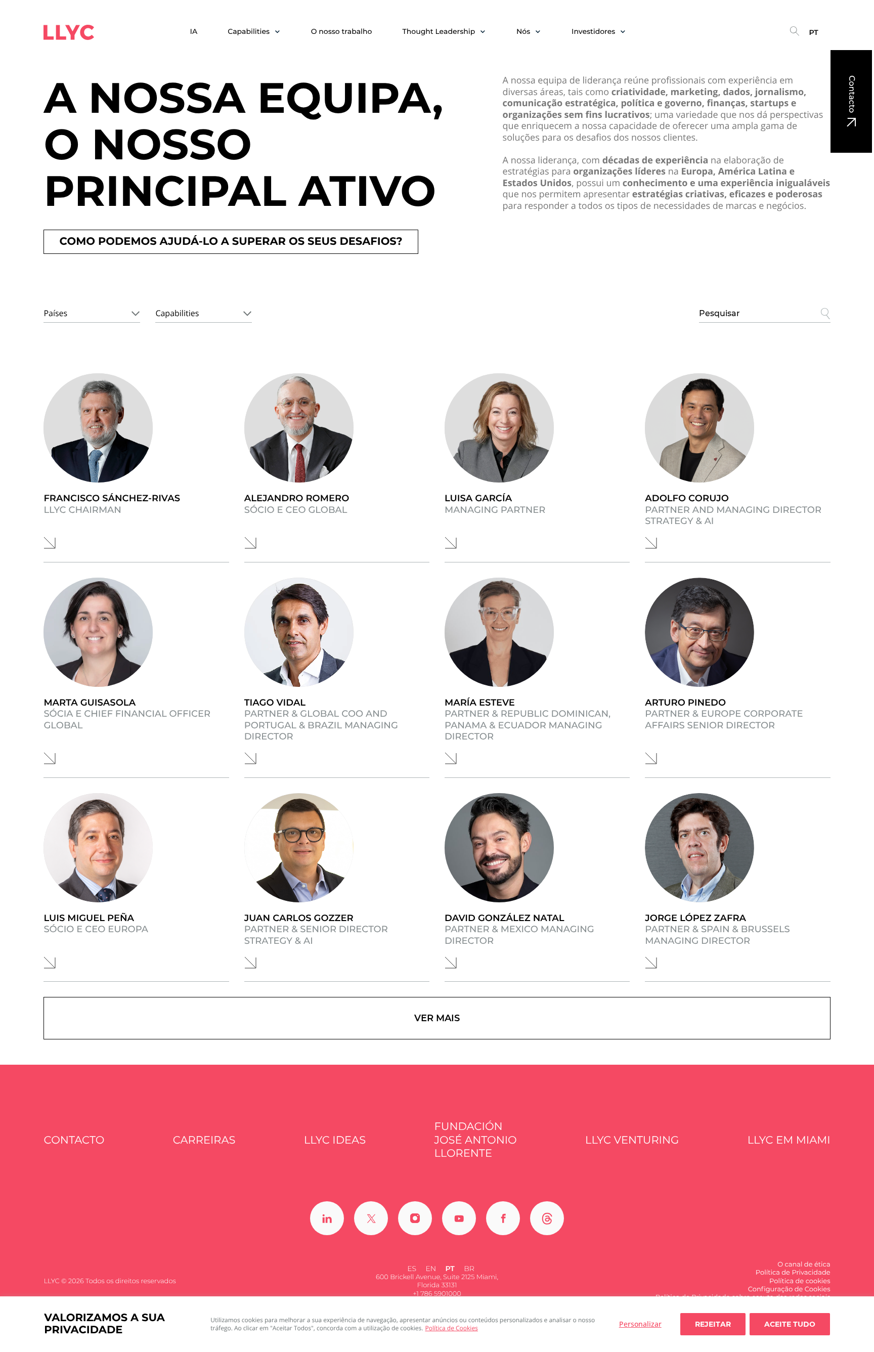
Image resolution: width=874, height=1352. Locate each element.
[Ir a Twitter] (371, 1218)
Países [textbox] (55, 313)
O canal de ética (803, 1264)
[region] (437, 1324)
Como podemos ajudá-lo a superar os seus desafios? (230, 241)
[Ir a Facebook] (503, 1218)
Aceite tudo (789, 1324)
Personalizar (640, 1324)
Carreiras (204, 1140)
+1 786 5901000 (437, 1294)
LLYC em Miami (789, 1140)
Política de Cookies (451, 1328)
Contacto (851, 94)
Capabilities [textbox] (177, 313)
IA (194, 31)
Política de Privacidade (793, 1273)
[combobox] (91, 311)
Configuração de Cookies (789, 1289)
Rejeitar (713, 1324)
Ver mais (437, 1018)
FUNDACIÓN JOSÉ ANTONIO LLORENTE (475, 1140)
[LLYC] (68, 32)
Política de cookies (799, 1281)
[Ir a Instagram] (415, 1218)
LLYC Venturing (632, 1140)
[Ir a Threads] (547, 1218)
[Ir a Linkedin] (327, 1218)
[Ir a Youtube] (459, 1218)
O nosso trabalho (341, 31)
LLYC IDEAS (335, 1140)
